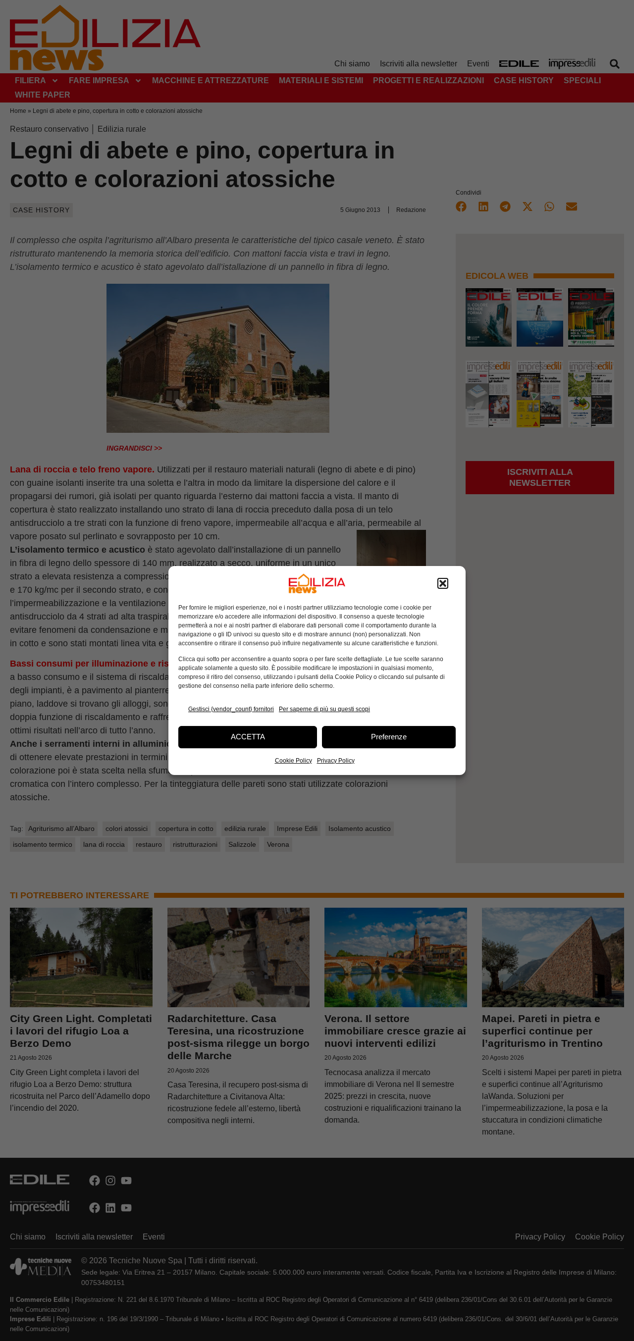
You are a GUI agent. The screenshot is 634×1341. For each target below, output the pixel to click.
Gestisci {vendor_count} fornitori (231, 709)
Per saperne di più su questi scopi (324, 709)
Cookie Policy (293, 760)
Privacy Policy (336, 760)
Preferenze (389, 736)
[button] (443, 583)
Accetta (248, 736)
